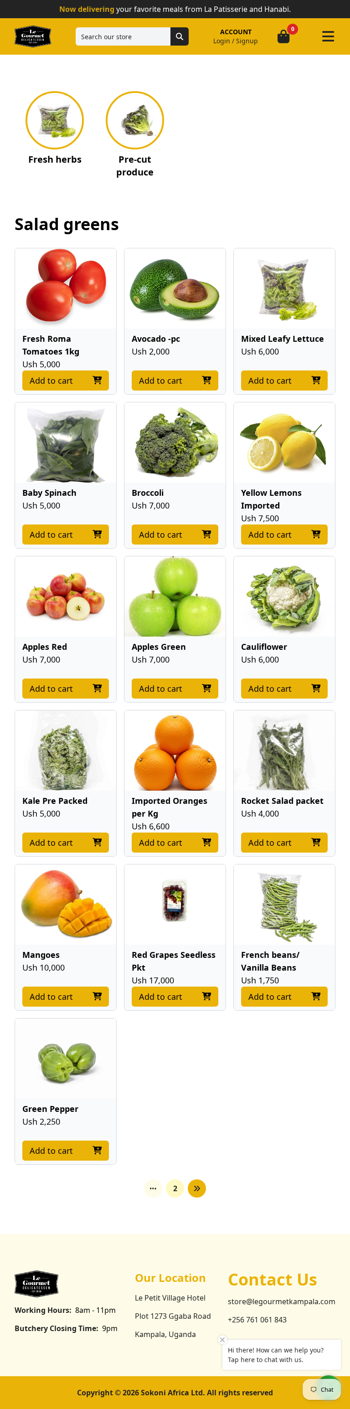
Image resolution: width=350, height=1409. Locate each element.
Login (221, 40)
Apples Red (44, 646)
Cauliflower (264, 646)
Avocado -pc (156, 338)
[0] (283, 36)
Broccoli (148, 492)
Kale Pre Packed (55, 800)
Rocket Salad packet (282, 800)
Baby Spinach (49, 492)
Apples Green (159, 646)
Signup (247, 40)
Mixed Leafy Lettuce (282, 338)
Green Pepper (50, 1108)
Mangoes (41, 954)
